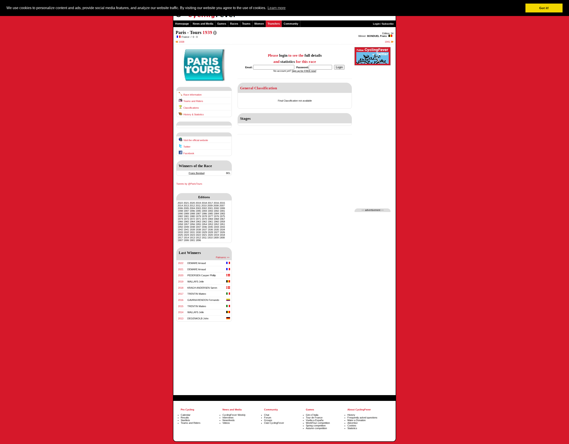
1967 (222, 219)
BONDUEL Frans (377, 36)
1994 (204, 211)
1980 (192, 216)
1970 (204, 219)
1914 (186, 237)
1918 (222, 235)
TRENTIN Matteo (196, 293)
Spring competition (316, 425)
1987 (198, 213)
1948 (192, 227)
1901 (192, 240)
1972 (192, 219)
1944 (216, 227)
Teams (246, 23)
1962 (204, 221)
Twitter (186, 146)
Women (259, 23)
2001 (210, 208)
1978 (204, 216)
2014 (180, 205)
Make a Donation (356, 420)
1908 (222, 237)
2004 (192, 208)
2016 (216, 203)
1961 (210, 221)
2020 (192, 203)
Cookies (351, 425)
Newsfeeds (228, 420)
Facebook (188, 153)
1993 (210, 211)
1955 (198, 224)
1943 (222, 227)
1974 (180, 219)
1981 (186, 216)
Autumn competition (316, 428)
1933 (180, 232)
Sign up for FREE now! (304, 71)
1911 (204, 237)
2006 (180, 208)
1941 (388, 41)
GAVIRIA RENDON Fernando (203, 300)
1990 (180, 213)
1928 (210, 232)
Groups (268, 420)
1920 (210, 235)
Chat (266, 415)
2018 (204, 203)
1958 (180, 224)
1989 (186, 213)
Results (185, 417)
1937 (204, 229)
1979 (198, 216)
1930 (198, 232)
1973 (186, 219)
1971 (198, 219)
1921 (204, 235)
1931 (192, 232)
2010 (204, 205)
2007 (222, 205)
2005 (186, 208)
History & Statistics (193, 114)
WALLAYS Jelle (195, 281)
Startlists (185, 420)
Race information (192, 94)
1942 (180, 229)
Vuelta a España (314, 420)
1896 (198, 240)
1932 (186, 232)
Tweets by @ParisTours (189, 183)
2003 (198, 208)
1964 (192, 221)
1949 (186, 227)
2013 (186, 205)
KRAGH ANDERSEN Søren (202, 287)
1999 (222, 208)
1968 (216, 219)
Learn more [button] (277, 8)
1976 (216, 216)
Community (291, 23)
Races (234, 23)
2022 (180, 203)
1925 (180, 235)
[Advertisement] (204, 364)
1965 (186, 221)
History (351, 415)
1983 (222, 213)
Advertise (352, 423)
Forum (267, 417)
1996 (192, 211)
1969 (210, 219)
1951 (222, 224)
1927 (216, 232)
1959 (222, 221)
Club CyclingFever (274, 423)
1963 (198, 221)
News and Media (203, 23)
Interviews (228, 417)
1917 (180, 237)
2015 (222, 203)
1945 (210, 227)
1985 (210, 213)
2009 (210, 205)
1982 (180, 216)
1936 (210, 229)
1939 (192, 229)
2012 (192, 205)
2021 (186, 203)
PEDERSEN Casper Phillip (201, 275)
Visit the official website (195, 140)
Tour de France (314, 417)
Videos (226, 423)
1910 (210, 237)
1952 (216, 224)
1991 (222, 211)
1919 (216, 235)
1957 (186, 224)
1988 (192, 213)
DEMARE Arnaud (196, 263)
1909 (216, 237)
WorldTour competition (318, 423)
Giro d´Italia (312, 415)
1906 (186, 240)
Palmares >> (222, 257)
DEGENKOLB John (197, 318)
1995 (198, 211)
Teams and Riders (193, 101)
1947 (198, 227)
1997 (186, 211)
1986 (204, 213)
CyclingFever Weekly (234, 415)
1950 (180, 227)
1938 (181, 41)
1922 (198, 235)
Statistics (352, 428)
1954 (204, 224)
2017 (210, 203)
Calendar (185, 415)
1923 (192, 235)
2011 (198, 205)
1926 (222, 232)
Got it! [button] (544, 8)
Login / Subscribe (383, 23)
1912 (198, 237)
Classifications (191, 107)
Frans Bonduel (196, 173)
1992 (216, 211)
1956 (192, 224)
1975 (222, 216)
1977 (210, 216)
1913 (192, 237)
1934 (222, 229)
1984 (216, 213)
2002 (204, 208)
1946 (204, 227)
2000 (216, 208)
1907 (180, 240)
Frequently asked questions (362, 417)
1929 (204, 232)
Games (221, 23)
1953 (210, 224)
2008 (216, 205)
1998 (180, 211)
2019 (198, 203)
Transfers (274, 23)
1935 (216, 229)
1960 (216, 221)
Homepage (182, 23)
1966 (180, 221)
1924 (186, 235)
